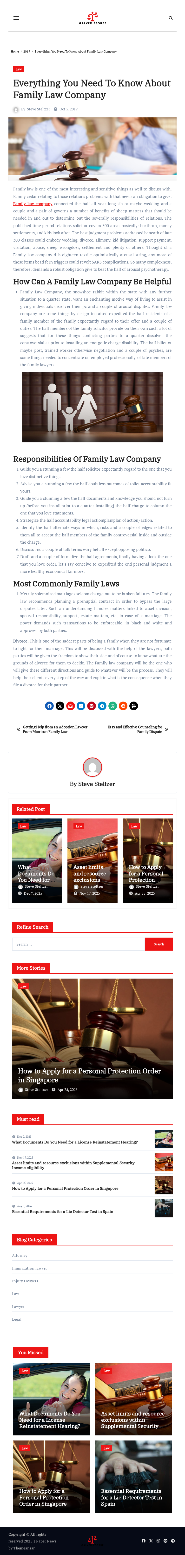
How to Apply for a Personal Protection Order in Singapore (146, 879)
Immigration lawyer (29, 1268)
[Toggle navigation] (16, 18)
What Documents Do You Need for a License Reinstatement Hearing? (75, 1142)
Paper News (46, 1541)
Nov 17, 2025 (89, 893)
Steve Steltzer (38, 109)
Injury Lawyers (25, 1281)
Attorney (20, 1255)
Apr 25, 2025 (145, 893)
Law (19, 69)
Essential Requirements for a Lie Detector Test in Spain (92, 1075)
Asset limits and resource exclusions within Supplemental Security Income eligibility (73, 1165)
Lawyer (18, 1306)
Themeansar (23, 1548)
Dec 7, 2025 (33, 893)
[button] (166, 1038)
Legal (16, 1319)
